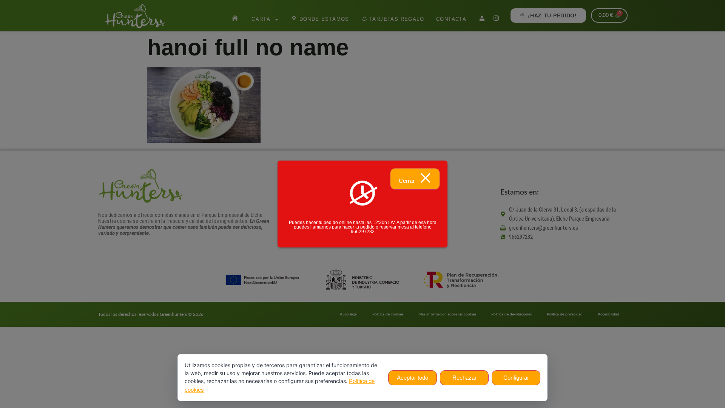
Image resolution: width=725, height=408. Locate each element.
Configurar (516, 377)
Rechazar (464, 377)
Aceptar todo (412, 377)
